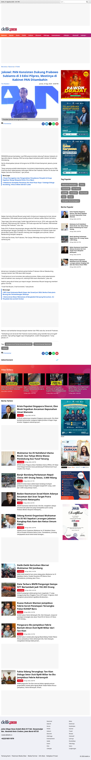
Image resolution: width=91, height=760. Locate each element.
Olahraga (46, 35)
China (82, 185)
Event (48, 743)
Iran (63, 197)
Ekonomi (38, 35)
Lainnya (83, 35)
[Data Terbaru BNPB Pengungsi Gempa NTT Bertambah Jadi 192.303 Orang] (8, 590)
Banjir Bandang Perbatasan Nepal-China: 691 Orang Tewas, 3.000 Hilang (79, 238)
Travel (71, 731)
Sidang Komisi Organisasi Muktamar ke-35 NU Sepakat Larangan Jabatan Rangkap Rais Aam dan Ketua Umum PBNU (79, 262)
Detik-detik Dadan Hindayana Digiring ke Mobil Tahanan (11, 388)
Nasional (4, 35)
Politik (24, 35)
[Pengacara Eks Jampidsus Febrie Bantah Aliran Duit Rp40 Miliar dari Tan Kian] (8, 630)
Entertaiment (56, 35)
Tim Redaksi (5, 84)
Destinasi (71, 724)
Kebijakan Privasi (52, 756)
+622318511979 (7, 738)
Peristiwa (20, 462)
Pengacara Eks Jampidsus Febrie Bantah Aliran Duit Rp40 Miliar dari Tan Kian (35, 627)
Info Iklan (42, 756)
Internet (20, 415)
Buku (70, 721)
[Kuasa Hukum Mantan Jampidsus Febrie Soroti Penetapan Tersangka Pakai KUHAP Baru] (8, 608)
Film (48, 746)
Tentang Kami (5, 756)
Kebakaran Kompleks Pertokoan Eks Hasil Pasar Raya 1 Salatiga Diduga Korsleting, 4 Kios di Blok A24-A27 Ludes (28, 184)
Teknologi (72, 743)
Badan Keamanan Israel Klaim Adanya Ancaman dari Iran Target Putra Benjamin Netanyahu (79, 249)
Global (20, 481)
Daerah (11, 35)
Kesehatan (72, 726)
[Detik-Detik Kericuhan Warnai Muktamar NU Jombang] (8, 571)
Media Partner (33, 756)
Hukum (30, 35)
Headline (20, 527)
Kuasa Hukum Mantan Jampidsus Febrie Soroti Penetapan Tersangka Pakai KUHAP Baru (35, 605)
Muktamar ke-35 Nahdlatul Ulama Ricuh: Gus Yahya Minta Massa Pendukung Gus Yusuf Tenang (79, 226)
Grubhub (74, 193)
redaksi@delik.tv (6, 735)
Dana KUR (65, 189)
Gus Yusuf (83, 193)
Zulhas (5, 348)
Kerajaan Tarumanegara (70, 201)
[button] (56, 35)
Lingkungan (72, 748)
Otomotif (75, 35)
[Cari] (87, 1)
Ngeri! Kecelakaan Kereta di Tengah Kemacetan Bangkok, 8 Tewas (34, 389)
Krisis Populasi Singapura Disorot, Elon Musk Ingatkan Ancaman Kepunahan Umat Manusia (78, 214)
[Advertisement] (45, 16)
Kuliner (71, 729)
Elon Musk (76, 189)
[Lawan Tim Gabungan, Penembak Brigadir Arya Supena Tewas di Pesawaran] (56, 379)
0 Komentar (7, 124)
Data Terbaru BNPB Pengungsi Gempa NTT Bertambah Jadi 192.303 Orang (37, 585)
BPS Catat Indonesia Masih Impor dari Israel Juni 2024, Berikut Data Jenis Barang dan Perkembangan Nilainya (29, 293)
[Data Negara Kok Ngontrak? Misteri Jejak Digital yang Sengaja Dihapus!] (79, 379)
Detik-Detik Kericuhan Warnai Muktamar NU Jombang (33, 566)
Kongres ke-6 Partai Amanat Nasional (18, 344)
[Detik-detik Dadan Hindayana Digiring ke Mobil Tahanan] (11, 379)
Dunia (17, 35)
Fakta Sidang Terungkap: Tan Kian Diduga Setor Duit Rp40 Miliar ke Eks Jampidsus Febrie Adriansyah (36, 674)
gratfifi (64, 193)
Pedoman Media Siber (19, 756)
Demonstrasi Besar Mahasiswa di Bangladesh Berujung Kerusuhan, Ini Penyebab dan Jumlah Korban (28, 298)
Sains (70, 746)
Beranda (4, 67)
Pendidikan (72, 741)
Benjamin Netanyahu (69, 185)
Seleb (48, 741)
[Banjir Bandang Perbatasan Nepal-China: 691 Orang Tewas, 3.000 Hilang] (64, 239)
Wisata (71, 733)
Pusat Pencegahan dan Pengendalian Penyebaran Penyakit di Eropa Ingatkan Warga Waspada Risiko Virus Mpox (27, 179)
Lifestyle (66, 35)
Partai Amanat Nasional (43, 344)
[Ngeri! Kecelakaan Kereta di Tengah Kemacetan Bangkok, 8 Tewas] (34, 379)
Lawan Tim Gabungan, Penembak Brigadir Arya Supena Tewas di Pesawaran (56, 389)
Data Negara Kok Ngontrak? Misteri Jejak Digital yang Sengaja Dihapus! (79, 389)
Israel (70, 197)
